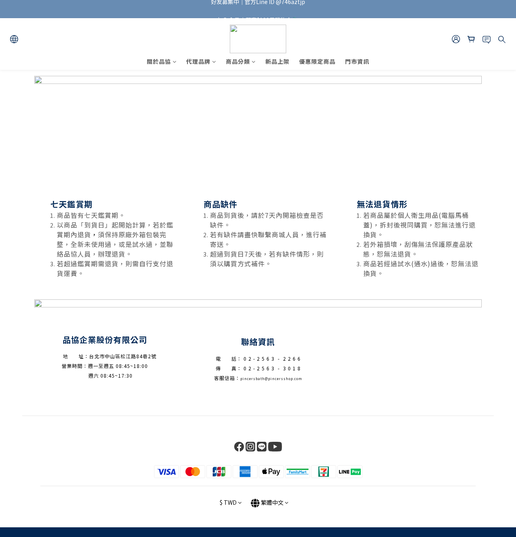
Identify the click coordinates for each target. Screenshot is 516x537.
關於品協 (159, 61)
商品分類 (238, 61)
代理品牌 (198, 61)
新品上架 (277, 61)
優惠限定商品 (317, 61)
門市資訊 (357, 61)
